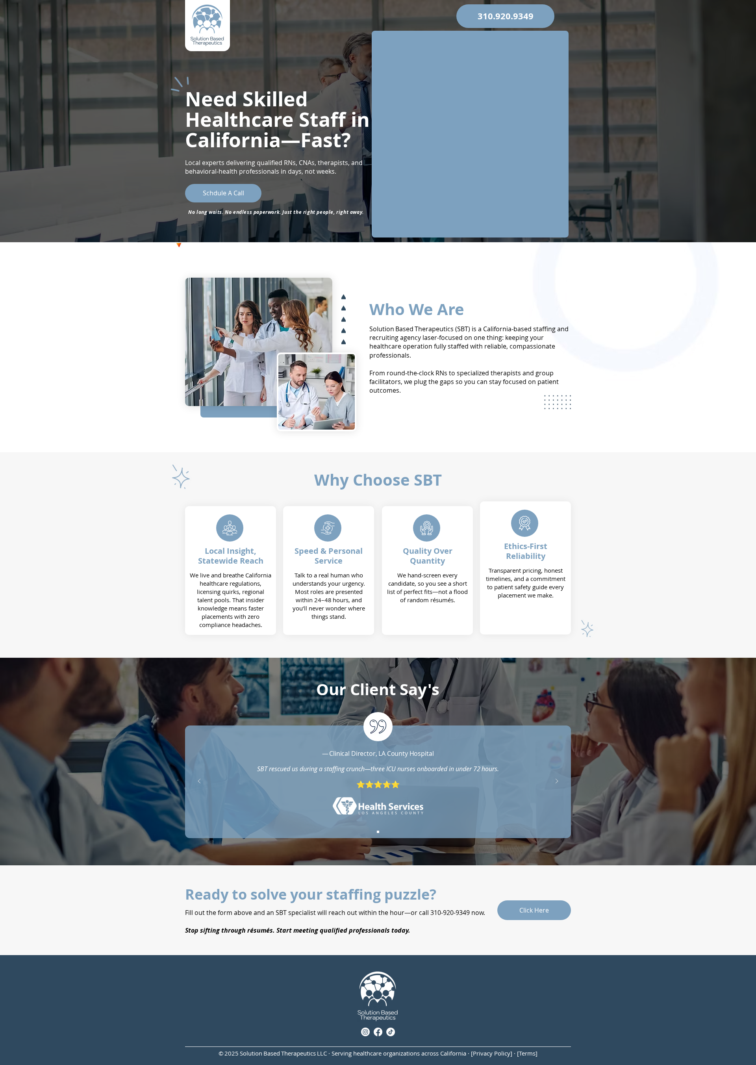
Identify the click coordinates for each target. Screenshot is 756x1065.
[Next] (557, 781)
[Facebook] (378, 1032)
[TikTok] (390, 1032)
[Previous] (199, 781)
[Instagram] (365, 1032)
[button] (505, 16)
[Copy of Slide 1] (378, 832)
